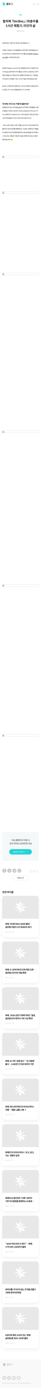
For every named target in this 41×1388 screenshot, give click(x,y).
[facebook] (4, 871)
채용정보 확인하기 (19, 852)
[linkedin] (14, 871)
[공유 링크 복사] (19, 871)
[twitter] (9, 871)
